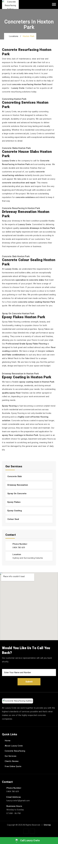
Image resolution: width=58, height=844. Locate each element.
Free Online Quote (13, 766)
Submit (29, 681)
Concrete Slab (14, 476)
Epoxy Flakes (14, 502)
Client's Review (12, 761)
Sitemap (47, 825)
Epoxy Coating (14, 510)
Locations (13, 36)
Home (7, 740)
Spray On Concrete (16, 493)
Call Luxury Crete (30, 840)
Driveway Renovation (17, 484)
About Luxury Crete (14, 745)
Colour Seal (13, 519)
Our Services (10, 756)
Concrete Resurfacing (15, 750)
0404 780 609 (19, 547)
